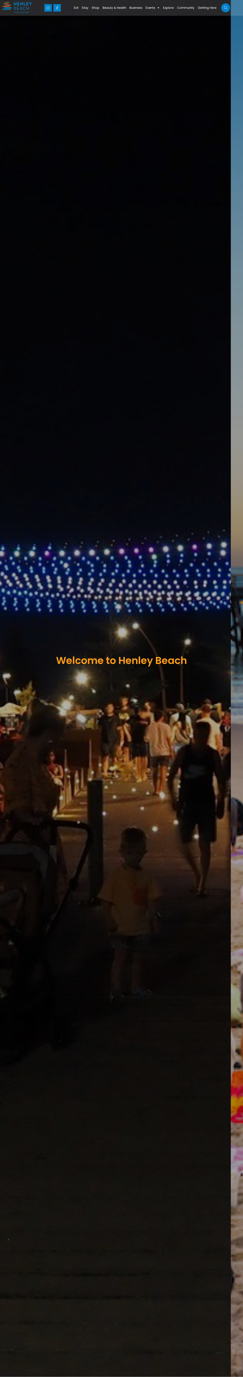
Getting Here (207, 8)
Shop (95, 8)
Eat (76, 8)
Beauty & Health (114, 8)
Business (135, 8)
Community (185, 8)
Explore (168, 8)
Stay (85, 8)
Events (150, 8)
